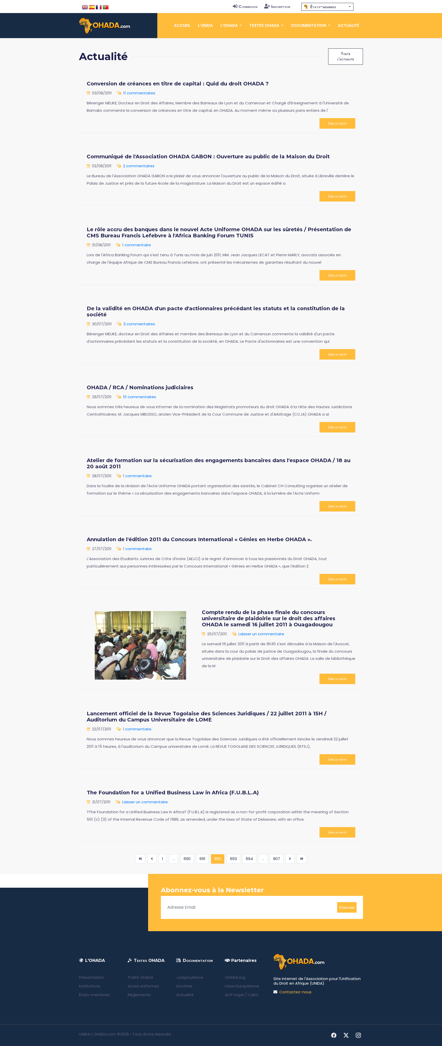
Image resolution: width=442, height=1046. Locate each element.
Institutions (89, 986)
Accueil (182, 25)
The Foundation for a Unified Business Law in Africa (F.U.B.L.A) (173, 792)
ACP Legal (234, 994)
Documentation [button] (309, 25)
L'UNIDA (205, 25)
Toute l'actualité (345, 56)
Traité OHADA (140, 977)
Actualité (348, 25)
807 (276, 858)
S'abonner (347, 907)
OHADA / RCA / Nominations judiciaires (140, 387)
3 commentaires (139, 324)
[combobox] (327, 7)
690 (187, 858)
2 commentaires (138, 166)
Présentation (91, 977)
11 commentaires (139, 93)
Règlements (139, 994)
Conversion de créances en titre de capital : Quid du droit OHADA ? (178, 84)
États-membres (94, 994)
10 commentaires (139, 396)
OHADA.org (235, 977)
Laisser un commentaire (261, 634)
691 (202, 858)
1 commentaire (136, 245)
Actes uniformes (143, 986)
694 (249, 858)
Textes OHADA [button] (264, 25)
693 (233, 858)
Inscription (280, 6)
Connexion (247, 6)
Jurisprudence (189, 977)
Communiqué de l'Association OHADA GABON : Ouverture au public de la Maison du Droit (208, 156)
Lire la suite (337, 123)
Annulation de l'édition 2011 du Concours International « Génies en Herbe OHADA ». (199, 539)
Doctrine (184, 986)
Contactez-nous (295, 992)
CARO (253, 994)
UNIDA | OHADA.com (97, 1034)
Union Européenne (242, 986)
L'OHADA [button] (229, 25)
